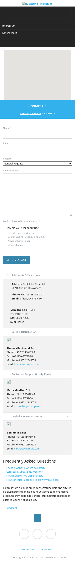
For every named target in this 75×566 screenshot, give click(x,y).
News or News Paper (19, 240)
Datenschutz (9, 32)
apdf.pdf (12, 508)
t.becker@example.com (27, 364)
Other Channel (15, 245)
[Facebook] (45, 42)
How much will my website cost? (24, 475)
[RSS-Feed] (53, 42)
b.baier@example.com (27, 448)
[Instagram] (37, 42)
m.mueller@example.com (28, 406)
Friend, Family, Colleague (21, 233)
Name (9, 128)
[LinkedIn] (29, 42)
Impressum (8, 25)
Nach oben (37, 518)
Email (9, 143)
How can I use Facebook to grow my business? (32, 479)
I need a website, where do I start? (25, 468)
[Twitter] (22, 42)
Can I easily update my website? (24, 471)
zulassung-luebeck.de (30, 113)
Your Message (11, 170)
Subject (9, 158)
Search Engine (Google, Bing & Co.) (26, 236)
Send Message (17, 260)
